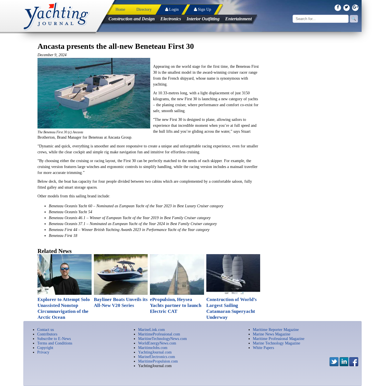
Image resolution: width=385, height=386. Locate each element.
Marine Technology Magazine (276, 343)
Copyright (45, 348)
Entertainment (238, 18)
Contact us (45, 330)
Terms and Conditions (54, 343)
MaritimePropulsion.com (158, 361)
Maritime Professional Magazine (278, 339)
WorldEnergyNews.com (157, 343)
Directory (144, 9)
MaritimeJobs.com (152, 348)
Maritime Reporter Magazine (276, 330)
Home (120, 9)
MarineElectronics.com (156, 357)
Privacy (43, 352)
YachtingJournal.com (155, 352)
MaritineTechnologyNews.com (162, 339)
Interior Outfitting (203, 18)
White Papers (263, 348)
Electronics (170, 18)
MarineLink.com (151, 330)
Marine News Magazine (271, 334)
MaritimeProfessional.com (159, 334)
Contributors (47, 334)
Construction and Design (132, 18)
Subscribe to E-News (54, 339)
